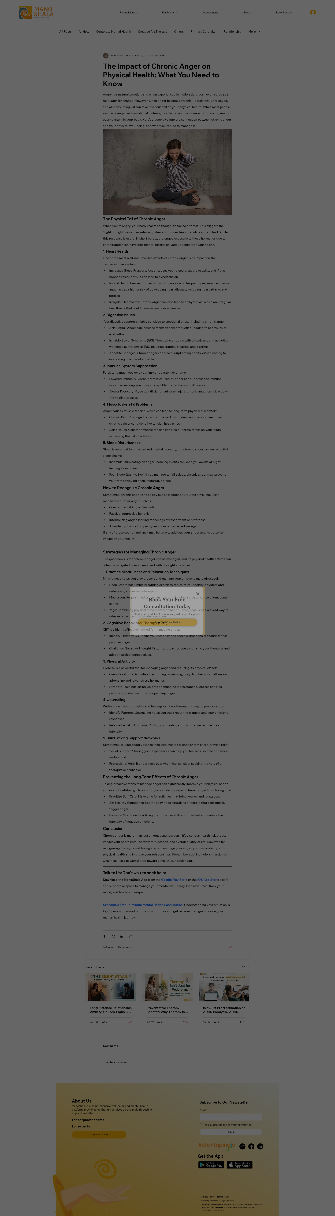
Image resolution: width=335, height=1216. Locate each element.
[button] (198, 587)
